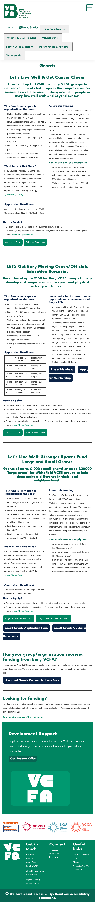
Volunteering (50, 38)
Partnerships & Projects (54, 46)
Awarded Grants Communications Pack (32, 680)
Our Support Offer (23, 758)
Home (10, 27)
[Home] (21, 13)
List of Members (62, 369)
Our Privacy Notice (81, 855)
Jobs (75, 858)
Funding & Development (21, 38)
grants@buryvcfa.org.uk (15, 195)
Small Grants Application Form (26, 628)
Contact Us (77, 870)
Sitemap (76, 862)
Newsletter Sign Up (81, 866)
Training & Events (53, 29)
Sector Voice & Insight (20, 46)
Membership (14, 55)
